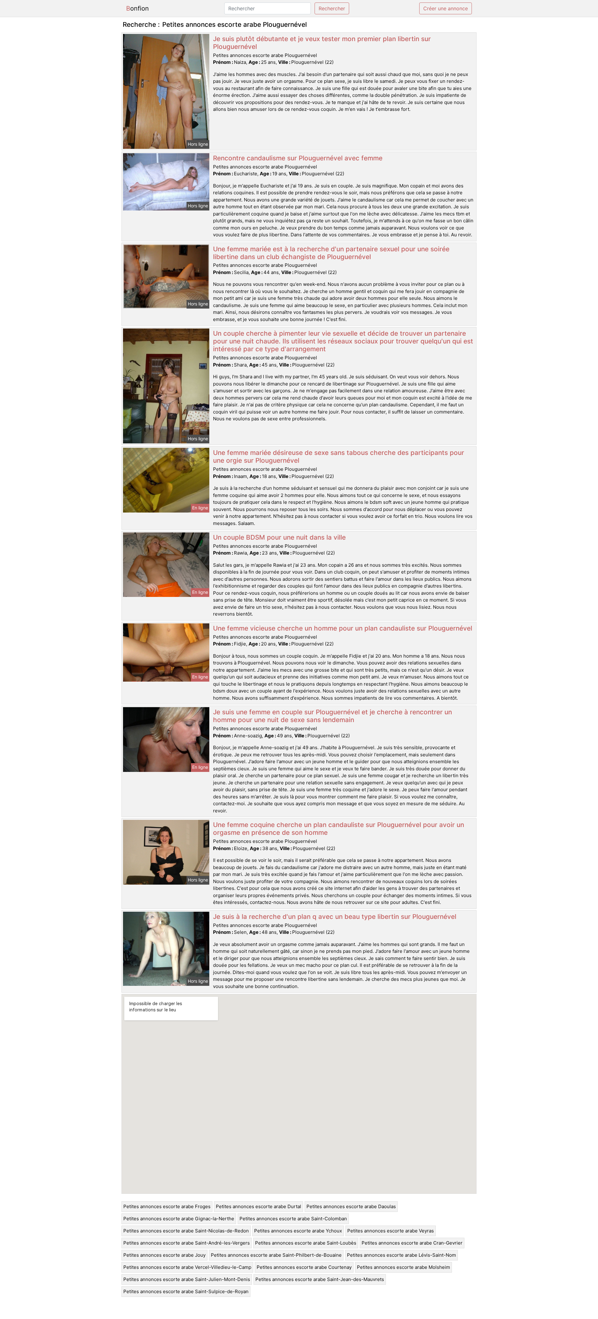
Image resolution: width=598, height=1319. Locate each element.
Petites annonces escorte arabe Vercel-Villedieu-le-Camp (187, 1267)
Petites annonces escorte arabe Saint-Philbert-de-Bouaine (276, 1255)
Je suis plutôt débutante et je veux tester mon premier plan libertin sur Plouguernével (322, 42)
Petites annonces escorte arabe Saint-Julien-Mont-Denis (186, 1279)
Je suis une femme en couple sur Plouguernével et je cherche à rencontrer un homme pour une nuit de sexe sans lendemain (332, 716)
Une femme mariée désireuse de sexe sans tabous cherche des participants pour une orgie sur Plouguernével (338, 456)
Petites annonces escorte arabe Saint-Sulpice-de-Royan (186, 1291)
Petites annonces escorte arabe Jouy (164, 1255)
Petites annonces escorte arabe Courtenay (304, 1267)
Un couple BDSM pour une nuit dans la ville (279, 537)
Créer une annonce (445, 8)
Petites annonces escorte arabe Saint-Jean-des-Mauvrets (319, 1279)
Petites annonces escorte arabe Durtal (258, 1206)
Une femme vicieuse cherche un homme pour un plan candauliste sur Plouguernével (342, 628)
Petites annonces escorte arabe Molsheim (403, 1267)
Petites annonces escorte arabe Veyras (390, 1231)
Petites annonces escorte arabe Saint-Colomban (293, 1219)
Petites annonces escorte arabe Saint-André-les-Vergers (186, 1243)
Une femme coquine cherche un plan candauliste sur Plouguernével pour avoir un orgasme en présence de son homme (338, 828)
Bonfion (137, 8)
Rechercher (332, 8)
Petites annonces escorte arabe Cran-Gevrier (412, 1243)
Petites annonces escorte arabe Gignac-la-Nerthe (178, 1219)
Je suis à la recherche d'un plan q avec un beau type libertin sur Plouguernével (334, 916)
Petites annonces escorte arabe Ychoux (298, 1231)
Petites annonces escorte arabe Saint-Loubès (305, 1243)
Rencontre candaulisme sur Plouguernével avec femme (297, 158)
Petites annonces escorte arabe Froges (167, 1206)
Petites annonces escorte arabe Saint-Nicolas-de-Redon (186, 1231)
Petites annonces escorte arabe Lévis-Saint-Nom (401, 1255)
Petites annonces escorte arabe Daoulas (351, 1206)
